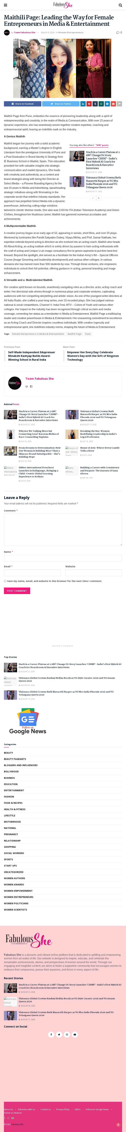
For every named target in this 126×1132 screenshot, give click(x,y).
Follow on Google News (97, 1109)
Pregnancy (11, 834)
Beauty (8, 752)
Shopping (10, 846)
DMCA (78, 1109)
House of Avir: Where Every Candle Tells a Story (100, 449)
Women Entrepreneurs (70, 32)
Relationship (12, 840)
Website (70, 566)
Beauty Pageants (15, 759)
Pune (88, 334)
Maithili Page (75, 334)
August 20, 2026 (27, 685)
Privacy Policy (63, 1109)
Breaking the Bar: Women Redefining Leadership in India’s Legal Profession (98, 434)
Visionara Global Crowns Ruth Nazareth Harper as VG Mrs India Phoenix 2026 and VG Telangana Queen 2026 (103, 182)
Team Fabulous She (24, 32)
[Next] (98, 198)
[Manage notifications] (118, 1124)
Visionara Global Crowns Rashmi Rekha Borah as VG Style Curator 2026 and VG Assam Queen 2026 (67, 679)
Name (8, 551)
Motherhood (12, 821)
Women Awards (14, 884)
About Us (8, 1109)
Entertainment (14, 790)
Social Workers (14, 853)
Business (9, 777)
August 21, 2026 (94, 172)
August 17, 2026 (94, 191)
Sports (8, 859)
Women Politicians (16, 903)
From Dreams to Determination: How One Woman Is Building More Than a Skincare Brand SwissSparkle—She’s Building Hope (40, 452)
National (10, 828)
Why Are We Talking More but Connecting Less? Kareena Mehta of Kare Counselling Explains (39, 434)
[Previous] (92, 198)
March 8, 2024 (47, 32)
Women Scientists (15, 909)
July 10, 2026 (26, 461)
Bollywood (11, 771)
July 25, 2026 (26, 441)
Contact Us (45, 1109)
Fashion (9, 796)
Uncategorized (13, 872)
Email (8, 566)
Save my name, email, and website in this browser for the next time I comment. (54, 581)
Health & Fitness (14, 809)
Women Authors (14, 878)
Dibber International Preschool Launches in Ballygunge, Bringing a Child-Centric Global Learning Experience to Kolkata (38, 472)
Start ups (10, 865)
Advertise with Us (26, 1109)
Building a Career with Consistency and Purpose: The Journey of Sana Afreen (99, 470)
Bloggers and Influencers (21, 765)
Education (11, 784)
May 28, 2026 (87, 478)
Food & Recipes (13, 802)
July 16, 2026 (87, 441)
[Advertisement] (63, 620)
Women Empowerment (18, 890)
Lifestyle (9, 815)
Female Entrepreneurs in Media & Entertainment (38, 334)
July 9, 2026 (87, 455)
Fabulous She (17, 1124)
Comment (11, 510)
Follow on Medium (13, 1112)
